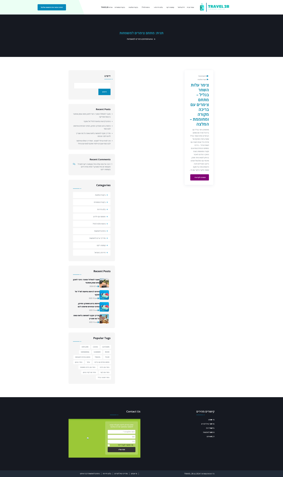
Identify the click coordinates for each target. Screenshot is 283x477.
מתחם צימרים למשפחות (82, 357)
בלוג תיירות (159, 7)
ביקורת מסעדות (120, 7)
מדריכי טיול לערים (207, 424)
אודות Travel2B (107, 7)
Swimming (85, 352)
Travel (97, 357)
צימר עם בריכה (104, 367)
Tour (107, 357)
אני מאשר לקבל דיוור (125, 445)
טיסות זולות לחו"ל (99, 224)
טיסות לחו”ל (146, 7)
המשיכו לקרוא (201, 177)
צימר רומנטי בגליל (103, 377)
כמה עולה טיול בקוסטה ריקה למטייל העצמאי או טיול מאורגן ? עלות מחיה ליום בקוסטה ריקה (94, 167)
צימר (88, 362)
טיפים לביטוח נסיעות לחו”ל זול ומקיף (97, 121)
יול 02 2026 (94, 286)
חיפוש (107, 76)
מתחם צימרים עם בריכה (101, 362)
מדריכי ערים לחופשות (97, 238)
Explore (85, 347)
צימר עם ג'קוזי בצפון (89, 372)
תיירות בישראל (100, 253)
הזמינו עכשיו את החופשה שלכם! (52, 7)
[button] (121, 449)
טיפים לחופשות (100, 231)
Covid (95, 347)
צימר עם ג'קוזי (104, 372)
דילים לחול (181, 7)
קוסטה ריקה (170, 7)
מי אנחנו (211, 420)
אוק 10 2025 (93, 298)
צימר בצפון (78, 362)
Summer (97, 352)
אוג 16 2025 (93, 310)
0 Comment (202, 76)
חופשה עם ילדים (99, 217)
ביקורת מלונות (133, 7)
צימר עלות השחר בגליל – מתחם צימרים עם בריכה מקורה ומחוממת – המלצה (199, 104)
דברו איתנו (210, 436)
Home (150, 39)
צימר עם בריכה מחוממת (87, 367)
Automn (105, 347)
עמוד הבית (190, 7)
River (107, 352)
